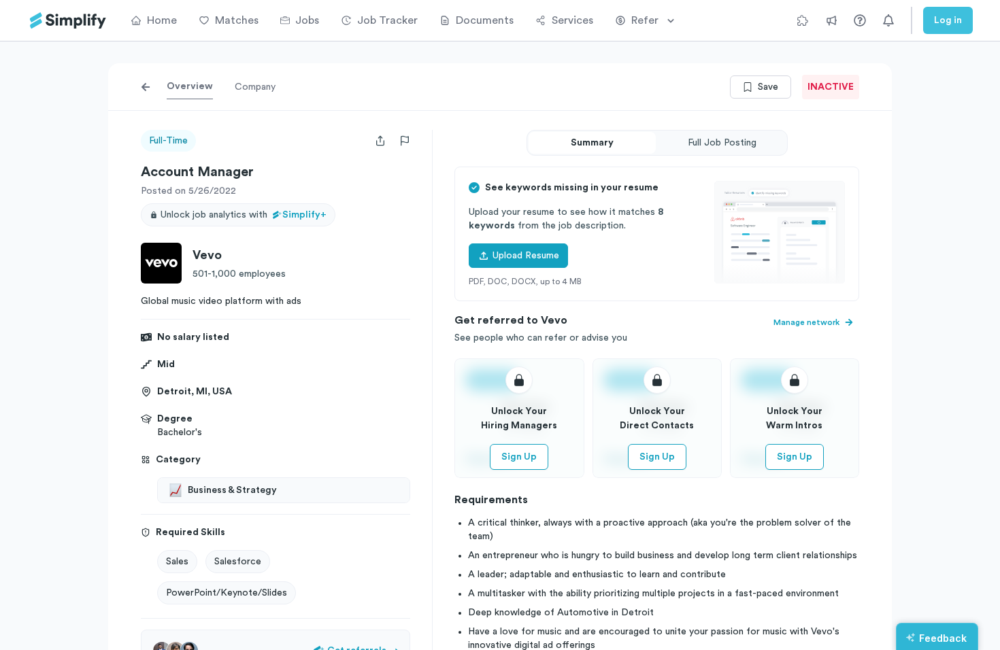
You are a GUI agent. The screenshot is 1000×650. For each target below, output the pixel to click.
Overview (190, 86)
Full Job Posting (722, 143)
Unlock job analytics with (244, 215)
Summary (592, 143)
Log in (948, 20)
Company (255, 87)
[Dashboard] (68, 20)
